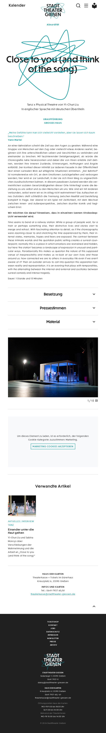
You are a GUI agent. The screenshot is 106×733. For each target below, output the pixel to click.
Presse (53, 641)
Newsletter (53, 638)
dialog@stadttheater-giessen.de (53, 682)
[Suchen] (78, 5)
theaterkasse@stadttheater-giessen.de (53, 594)
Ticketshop (53, 622)
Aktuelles (14, 521)
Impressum (53, 635)
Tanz (11, 524)
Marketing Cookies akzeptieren (53, 446)
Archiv (53, 645)
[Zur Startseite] (53, 11)
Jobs (53, 628)
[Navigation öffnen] (86, 5)
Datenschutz (53, 632)
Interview (28, 521)
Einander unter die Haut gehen (21, 531)
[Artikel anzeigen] (22, 505)
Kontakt (52, 625)
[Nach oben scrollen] (94, 606)
